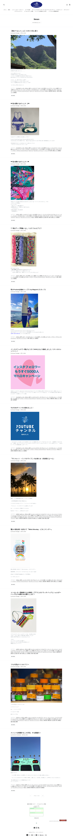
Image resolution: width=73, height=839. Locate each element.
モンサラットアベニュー (40, 91)
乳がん (46, 91)
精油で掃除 (47, 518)
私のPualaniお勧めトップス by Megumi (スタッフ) (28, 289)
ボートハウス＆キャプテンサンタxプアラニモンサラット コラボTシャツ (47, 9)
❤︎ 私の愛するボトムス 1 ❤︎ (20, 162)
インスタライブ (34, 88)
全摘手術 (50, 91)
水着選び (15, 92)
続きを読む (13, 95)
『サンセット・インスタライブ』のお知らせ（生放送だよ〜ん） (33, 458)
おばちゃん (22, 514)
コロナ (39, 88)
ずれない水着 (27, 88)
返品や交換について (31, 804)
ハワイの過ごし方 (49, 89)
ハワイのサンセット (35, 89)
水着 (9, 9)
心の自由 (45, 217)
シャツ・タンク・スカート (17, 9)
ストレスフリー (49, 88)
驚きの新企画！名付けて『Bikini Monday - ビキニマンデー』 (31, 529)
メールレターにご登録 (28, 11)
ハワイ (24, 89)
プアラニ (15, 91)
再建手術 (40, 217)
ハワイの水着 (42, 89)
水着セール (54, 150)
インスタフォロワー (35, 397)
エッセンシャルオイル (35, 514)
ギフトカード (66, 9)
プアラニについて (18, 11)
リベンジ (46, 150)
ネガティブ (50, 515)
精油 (43, 518)
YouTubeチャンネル (20, 88)
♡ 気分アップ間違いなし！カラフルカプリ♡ (26, 228)
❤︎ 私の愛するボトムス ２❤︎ (20, 103)
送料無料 (15, 399)
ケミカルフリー (43, 514)
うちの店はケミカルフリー (20, 664)
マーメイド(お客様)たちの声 (40, 11)
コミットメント (54, 514)
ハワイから (28, 89)
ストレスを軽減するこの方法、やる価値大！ (26, 733)
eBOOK (17, 514)
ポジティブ (32, 91)
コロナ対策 (43, 88)
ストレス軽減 (39, 275)
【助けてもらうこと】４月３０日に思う (24, 31)
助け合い (54, 91)
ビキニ (55, 89)
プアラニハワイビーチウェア (23, 91)
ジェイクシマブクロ (46, 214)
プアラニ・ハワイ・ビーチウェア (37, 832)
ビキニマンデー (46, 215)
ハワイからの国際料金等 (53, 11)
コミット (49, 514)
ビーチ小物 (27, 9)
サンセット (48, 147)
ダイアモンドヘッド (18, 89)
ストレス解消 (56, 88)
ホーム (5, 9)
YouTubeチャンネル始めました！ (22, 408)
